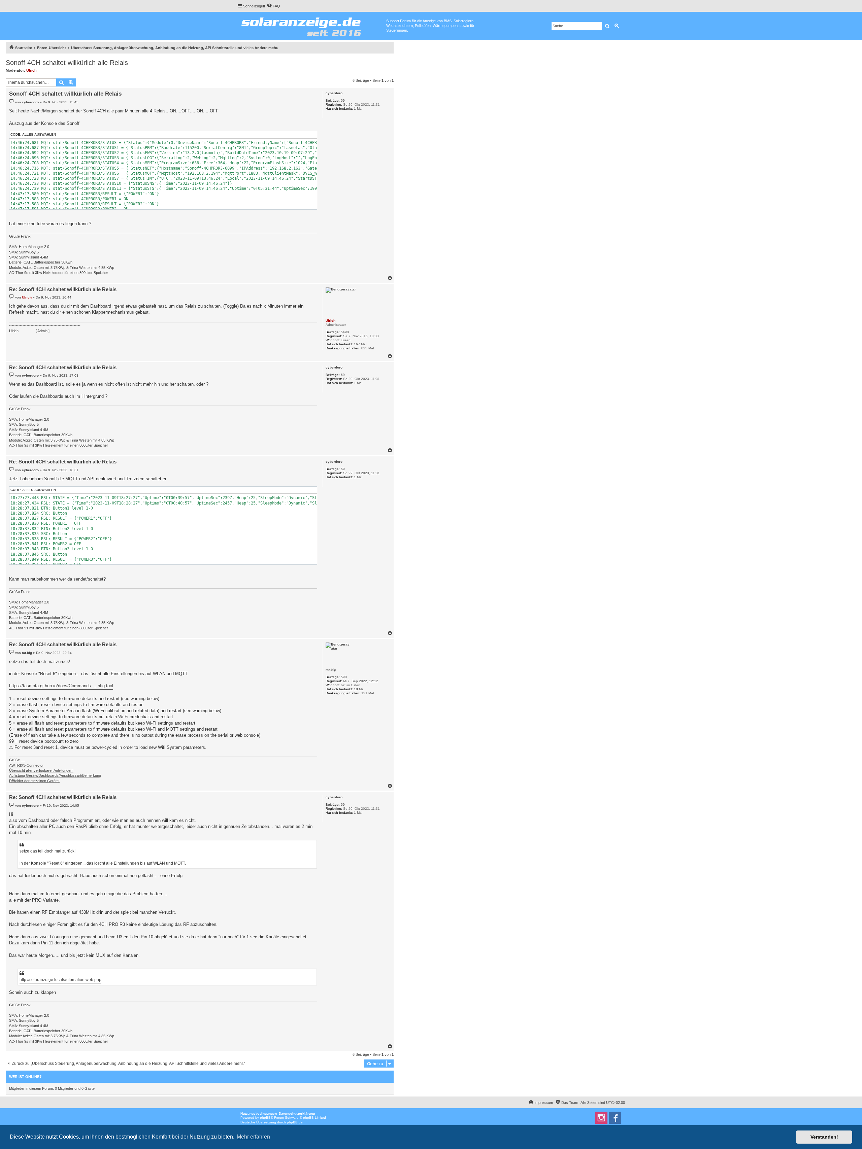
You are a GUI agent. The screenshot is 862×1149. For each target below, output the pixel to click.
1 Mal (358, 108)
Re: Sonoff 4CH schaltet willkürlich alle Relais (63, 289)
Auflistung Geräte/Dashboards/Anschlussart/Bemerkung (55, 775)
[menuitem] (273, 6)
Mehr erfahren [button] (253, 1137)
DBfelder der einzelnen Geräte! (34, 781)
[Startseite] (311, 25)
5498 (345, 332)
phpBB (265, 1117)
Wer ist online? (25, 1077)
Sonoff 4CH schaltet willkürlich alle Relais (67, 62)
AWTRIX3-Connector (26, 765)
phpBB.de (295, 1122)
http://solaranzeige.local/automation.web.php (60, 979)
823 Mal (367, 348)
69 (343, 100)
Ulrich (31, 70)
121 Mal (367, 693)
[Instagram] (601, 1118)
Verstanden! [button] (824, 1137)
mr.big (331, 669)
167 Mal (360, 344)
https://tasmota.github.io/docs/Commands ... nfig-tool (61, 685)
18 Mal (359, 689)
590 (344, 677)
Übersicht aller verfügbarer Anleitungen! (41, 770)
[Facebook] (615, 1118)
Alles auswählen (39, 134)
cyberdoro (334, 93)
